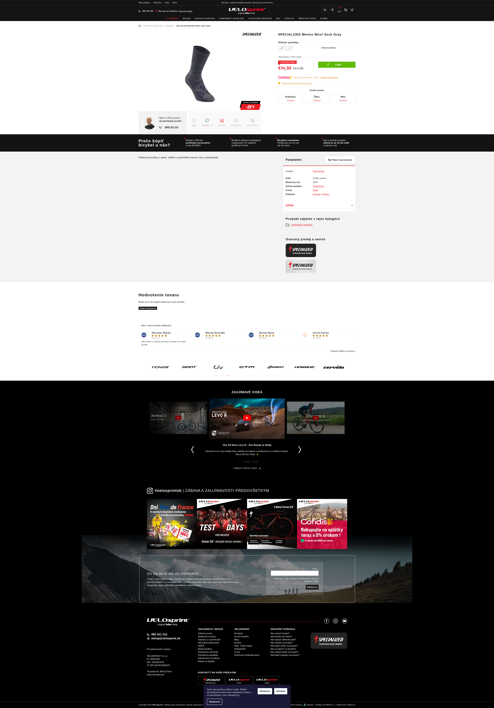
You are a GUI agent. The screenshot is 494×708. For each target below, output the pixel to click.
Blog (236, 640)
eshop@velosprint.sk (165, 638)
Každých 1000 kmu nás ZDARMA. (198, 143)
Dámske (317, 194)
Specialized (318, 171)
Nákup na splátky (206, 661)
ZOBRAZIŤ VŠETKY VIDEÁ (245, 468)
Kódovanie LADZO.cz (346, 705)
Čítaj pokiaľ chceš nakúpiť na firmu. (297, 83)
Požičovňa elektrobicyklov (246, 655)
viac (354, 3)
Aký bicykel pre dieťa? (281, 636)
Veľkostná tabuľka (328, 48)
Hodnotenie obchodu (208, 652)
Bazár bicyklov (205, 649)
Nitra (167, 3)
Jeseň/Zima (318, 186)
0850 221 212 (171, 127)
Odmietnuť (265, 691)
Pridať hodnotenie (148, 308)
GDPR (201, 646)
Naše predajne (144, 3)
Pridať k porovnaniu (341, 160)
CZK (339, 12)
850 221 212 (147, 11)
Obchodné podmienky (208, 643)
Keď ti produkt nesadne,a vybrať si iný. (336, 143)
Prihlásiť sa (312, 587)
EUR (339, 8)
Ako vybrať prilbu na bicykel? (285, 652)
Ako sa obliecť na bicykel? (283, 649)
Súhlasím (280, 691)
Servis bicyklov (241, 636)
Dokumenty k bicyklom (209, 658)
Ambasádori (240, 649)
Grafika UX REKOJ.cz (325, 705)
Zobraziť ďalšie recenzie (342, 351)
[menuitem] (172, 18)
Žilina (175, 3)
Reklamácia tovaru (207, 636)
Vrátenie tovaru (205, 633)
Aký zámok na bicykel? (282, 643)
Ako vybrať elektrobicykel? (283, 640)
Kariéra (237, 643)
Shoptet (310, 705)
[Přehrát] (178, 417)
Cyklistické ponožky (301, 225)
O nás (237, 652)
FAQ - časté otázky (243, 646)
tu (238, 695)
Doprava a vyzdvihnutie (209, 640)
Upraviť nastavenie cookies (197, 705)
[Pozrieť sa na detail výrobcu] (251, 34)
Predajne (238, 633)
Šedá (315, 190)
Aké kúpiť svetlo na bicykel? (284, 646)
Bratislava (158, 3)
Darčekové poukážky (208, 655)
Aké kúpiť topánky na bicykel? (285, 655)
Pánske (325, 194)
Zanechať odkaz (185, 11)
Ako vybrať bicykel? (280, 633)
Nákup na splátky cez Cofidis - (316, 77)
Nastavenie (214, 702)
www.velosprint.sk (155, 675)
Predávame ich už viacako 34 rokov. (288, 143)
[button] (215, 374)
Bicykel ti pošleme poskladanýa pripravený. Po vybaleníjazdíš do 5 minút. (246, 143)
